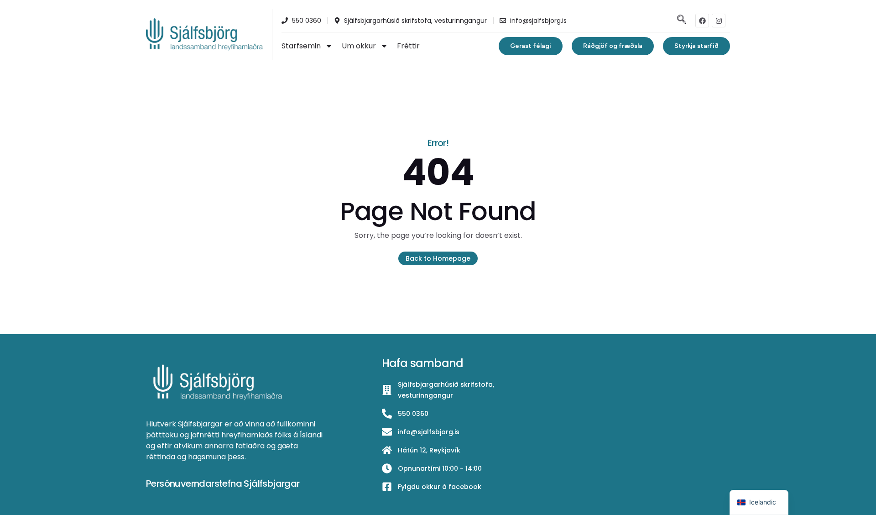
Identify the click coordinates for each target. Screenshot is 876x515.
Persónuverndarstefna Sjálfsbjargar (223, 483)
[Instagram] (718, 20)
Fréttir (408, 46)
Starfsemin (301, 46)
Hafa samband (422, 363)
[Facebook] (702, 20)
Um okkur (359, 46)
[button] (680, 20)
